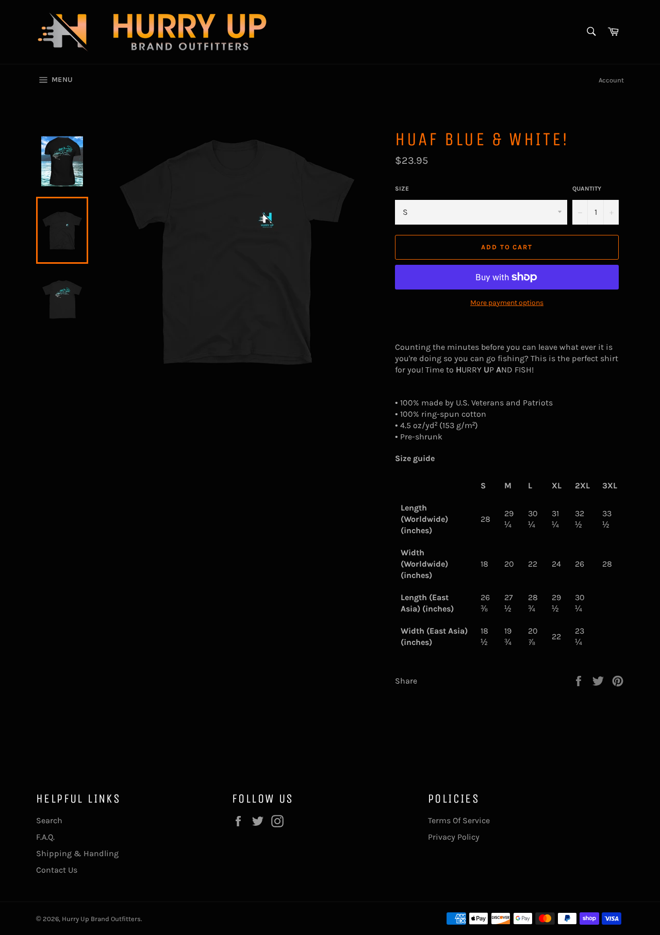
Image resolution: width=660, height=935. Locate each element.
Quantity (586, 188)
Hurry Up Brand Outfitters (101, 919)
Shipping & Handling (77, 853)
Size (402, 188)
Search (49, 820)
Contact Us (56, 870)
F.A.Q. (45, 837)
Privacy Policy (454, 837)
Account (611, 80)
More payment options (506, 302)
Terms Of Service (459, 820)
